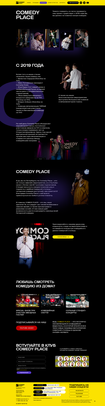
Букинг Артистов (53, 2)
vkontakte (79, 390)
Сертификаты (37, 400)
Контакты (62, 2)
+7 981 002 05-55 (73, 2)
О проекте (43, 2)
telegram (79, 393)
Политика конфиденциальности (42, 398)
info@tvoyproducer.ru (22, 399)
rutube (79, 396)
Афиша (29, 2)
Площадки (36, 2)
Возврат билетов (21, 403)
